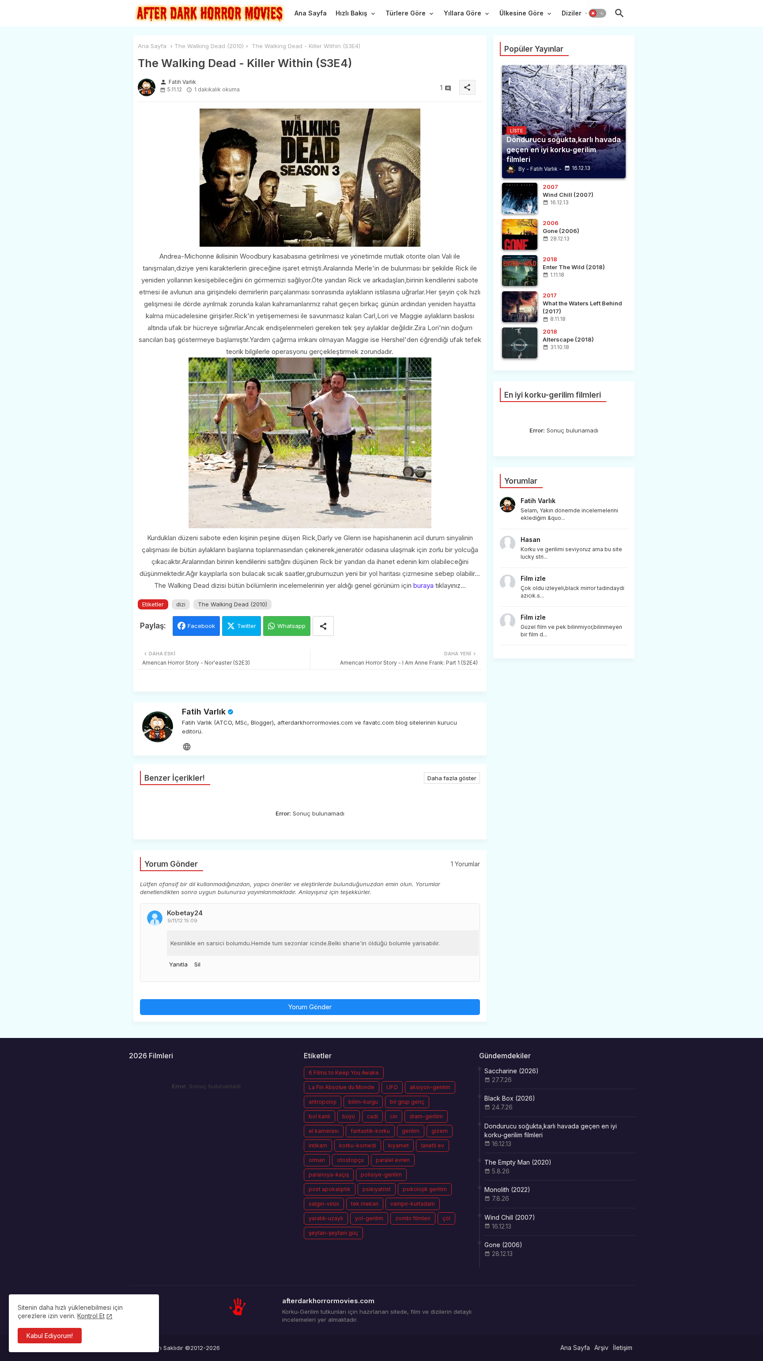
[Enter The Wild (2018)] (519, 270)
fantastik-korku (370, 1131)
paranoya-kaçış (329, 1174)
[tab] (310, 15)
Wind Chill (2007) (509, 1217)
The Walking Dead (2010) (209, 45)
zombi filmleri (413, 1218)
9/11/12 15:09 (182, 920)
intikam (318, 1145)
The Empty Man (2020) (517, 1162)
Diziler (572, 13)
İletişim (622, 1347)
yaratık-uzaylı (326, 1218)
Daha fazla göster (451, 778)
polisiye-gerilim (381, 1174)
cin (393, 1116)
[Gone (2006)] (519, 234)
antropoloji (322, 1101)
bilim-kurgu (363, 1101)
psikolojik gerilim (425, 1189)
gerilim (410, 1131)
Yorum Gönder (310, 1007)
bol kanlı (319, 1116)
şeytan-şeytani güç (333, 1232)
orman (317, 1160)
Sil (197, 964)
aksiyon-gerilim (430, 1087)
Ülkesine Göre (521, 13)
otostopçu (350, 1160)
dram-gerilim (426, 1116)
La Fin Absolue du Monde (341, 1087)
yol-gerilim (369, 1218)
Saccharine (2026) (511, 1071)
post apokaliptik (330, 1189)
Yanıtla (178, 964)
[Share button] (323, 626)
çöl (446, 1218)
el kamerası (324, 1131)
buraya (423, 585)
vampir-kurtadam (412, 1203)
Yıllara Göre (462, 13)
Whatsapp (291, 625)
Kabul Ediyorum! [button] (49, 1335)
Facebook (201, 625)
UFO (392, 1087)
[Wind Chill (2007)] (519, 198)
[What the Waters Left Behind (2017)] (519, 306)
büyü (348, 1116)
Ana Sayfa (311, 13)
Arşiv (601, 1347)
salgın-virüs (324, 1203)
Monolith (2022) (507, 1189)
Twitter (246, 625)
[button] (597, 13)
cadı (372, 1116)
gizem (439, 1131)
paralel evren (393, 1160)
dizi (180, 604)
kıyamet (398, 1145)
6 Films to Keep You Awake (344, 1072)
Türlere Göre (405, 13)
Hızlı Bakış (351, 13)
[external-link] (186, 746)
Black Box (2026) (509, 1098)
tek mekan (364, 1203)
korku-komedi (357, 1145)
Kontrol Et (91, 1316)
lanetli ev (432, 1145)
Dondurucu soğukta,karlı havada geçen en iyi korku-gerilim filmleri (550, 1130)
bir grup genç (407, 1101)
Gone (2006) (503, 1244)
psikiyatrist (377, 1189)
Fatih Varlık (204, 711)
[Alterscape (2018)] (519, 342)
